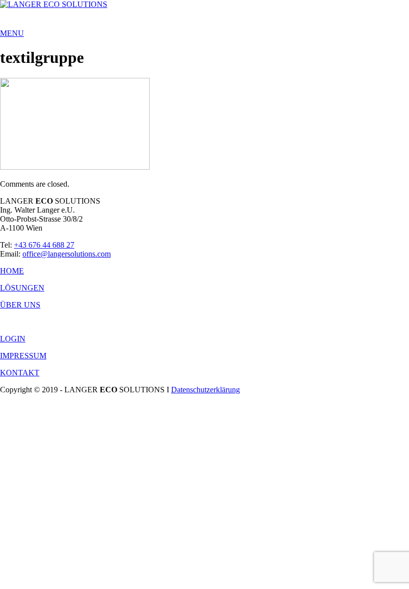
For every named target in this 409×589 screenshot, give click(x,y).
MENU (12, 33)
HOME (12, 271)
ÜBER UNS (20, 304)
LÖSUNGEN (22, 288)
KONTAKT (19, 372)
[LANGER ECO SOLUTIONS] (53, 4)
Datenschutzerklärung (205, 389)
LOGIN (12, 338)
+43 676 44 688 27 (44, 245)
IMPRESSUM (23, 355)
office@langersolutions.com (66, 254)
